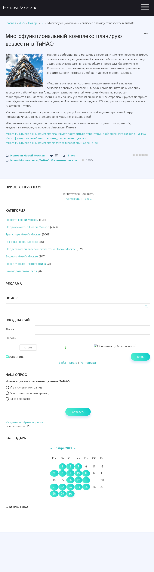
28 (54, 493)
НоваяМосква (20, 160)
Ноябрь (33, 23)
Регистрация (73, 198)
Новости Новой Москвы (27, 155)
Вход (88, 198)
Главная (11, 23)
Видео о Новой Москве (22, 256)
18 (86, 480)
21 (54, 487)
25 (86, 487)
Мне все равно (20, 399)
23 (70, 487)
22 (62, 487)
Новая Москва (20, 8)
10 (78, 473)
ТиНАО (44, 160)
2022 (22, 23)
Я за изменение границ (26, 387)
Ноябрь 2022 (63, 448)
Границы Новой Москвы (22, 242)
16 (70, 480)
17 (78, 480)
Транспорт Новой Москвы (23, 234)
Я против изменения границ (29, 393)
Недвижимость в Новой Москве (27, 227)
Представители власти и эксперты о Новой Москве (41, 249)
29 (62, 493)
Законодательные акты (21, 271)
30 (43, 23)
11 (86, 473)
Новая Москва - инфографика (26, 264)
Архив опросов (33, 422)
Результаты (13, 422)
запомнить (16, 356)
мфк (35, 160)
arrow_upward (145, 563)
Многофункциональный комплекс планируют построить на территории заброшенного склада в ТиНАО (76, 134)
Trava (71, 155)
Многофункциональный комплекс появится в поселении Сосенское (52, 143)
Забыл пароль (68, 362)
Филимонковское (64, 160)
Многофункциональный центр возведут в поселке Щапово (46, 138)
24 (78, 487)
